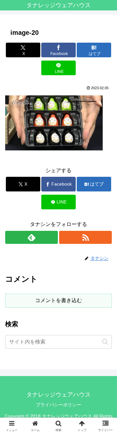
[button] (105, 341)
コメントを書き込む (58, 300)
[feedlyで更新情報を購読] (31, 237)
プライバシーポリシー (58, 404)
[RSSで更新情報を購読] (85, 237)
